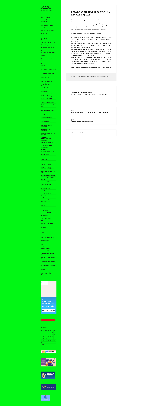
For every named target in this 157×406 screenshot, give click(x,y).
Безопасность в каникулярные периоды (98, 76)
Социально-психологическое (48, 262)
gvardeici (84, 76)
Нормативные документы (44, 148)
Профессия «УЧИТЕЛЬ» (46, 213)
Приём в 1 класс (45, 50)
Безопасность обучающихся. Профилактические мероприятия (48, 201)
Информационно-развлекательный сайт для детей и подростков (47, 217)
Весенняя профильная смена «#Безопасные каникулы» (48, 258)
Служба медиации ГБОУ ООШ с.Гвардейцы (48, 134)
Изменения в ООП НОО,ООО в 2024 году (48, 178)
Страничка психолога (46, 230)
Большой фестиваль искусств (48, 42)
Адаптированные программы (48, 265)
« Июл (43, 344)
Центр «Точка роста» (46, 28)
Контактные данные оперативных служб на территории (46, 125)
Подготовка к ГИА (45, 251)
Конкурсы (43, 207)
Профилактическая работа (47, 63)
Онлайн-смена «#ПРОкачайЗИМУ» (45, 247)
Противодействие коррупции (48, 58)
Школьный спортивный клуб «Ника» (48, 196)
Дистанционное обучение (47, 47)
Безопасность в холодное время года (80, 78)
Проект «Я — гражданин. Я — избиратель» (48, 224)
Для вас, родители (45, 188)
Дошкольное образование (44, 39)
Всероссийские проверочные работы (48, 74)
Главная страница (45, 17)
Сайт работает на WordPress (78, 133)
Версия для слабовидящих (48, 319)
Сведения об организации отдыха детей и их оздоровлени (47, 32)
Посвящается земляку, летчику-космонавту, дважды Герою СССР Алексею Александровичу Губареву (48, 166)
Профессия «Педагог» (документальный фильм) (47, 101)
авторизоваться (102, 94)
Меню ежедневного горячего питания (48, 268)
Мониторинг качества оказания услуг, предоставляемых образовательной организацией (46, 84)
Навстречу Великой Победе (47, 151)
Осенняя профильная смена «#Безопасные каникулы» (48, 254)
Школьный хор (44, 45)
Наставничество (45, 154)
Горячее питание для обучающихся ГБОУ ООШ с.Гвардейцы (47, 273)
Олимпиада (43, 227)
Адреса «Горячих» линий (47, 25)
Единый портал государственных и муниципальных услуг (46, 116)
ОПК (42, 220)
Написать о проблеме (48, 310)
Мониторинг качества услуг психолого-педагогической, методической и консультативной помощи (48, 240)
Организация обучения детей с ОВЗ (48, 172)
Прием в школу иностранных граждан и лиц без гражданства (48, 54)
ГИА (42, 60)
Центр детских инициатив (47, 161)
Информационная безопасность (45, 130)
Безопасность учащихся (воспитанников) (46, 120)
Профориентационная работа (48, 175)
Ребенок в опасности (46, 193)
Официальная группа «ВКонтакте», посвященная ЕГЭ (47, 110)
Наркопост (43, 65)
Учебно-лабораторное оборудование (46, 185)
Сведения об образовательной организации (45, 21)
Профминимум (44, 36)
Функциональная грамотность (45, 78)
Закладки (43, 205)
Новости (43, 156)
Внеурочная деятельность (47, 142)
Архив (42, 232)
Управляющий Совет (46, 181)
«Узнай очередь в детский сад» (47, 105)
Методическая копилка (46, 145)
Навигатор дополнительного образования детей (48, 90)
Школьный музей (45, 210)
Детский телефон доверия (47, 190)
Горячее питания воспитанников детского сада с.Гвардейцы (48, 69)
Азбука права (44, 159)
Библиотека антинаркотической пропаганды (46, 139)
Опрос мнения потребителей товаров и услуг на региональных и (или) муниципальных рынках (48, 96)
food (42, 244)
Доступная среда (45, 235)
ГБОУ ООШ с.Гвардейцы (46, 7)
